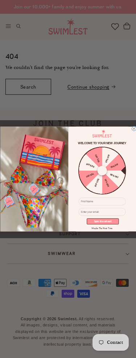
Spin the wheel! (103, 221)
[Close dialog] (134, 128)
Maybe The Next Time (102, 228)
